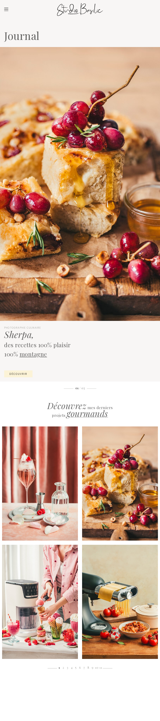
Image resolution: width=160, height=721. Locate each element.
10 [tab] (97, 667)
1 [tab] (59, 667)
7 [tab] (84, 667)
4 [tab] (72, 667)
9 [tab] (93, 667)
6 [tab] (80, 667)
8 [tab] (88, 667)
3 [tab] (67, 667)
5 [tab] (76, 667)
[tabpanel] (40, 542)
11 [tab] (100, 667)
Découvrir (18, 375)
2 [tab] (63, 667)
